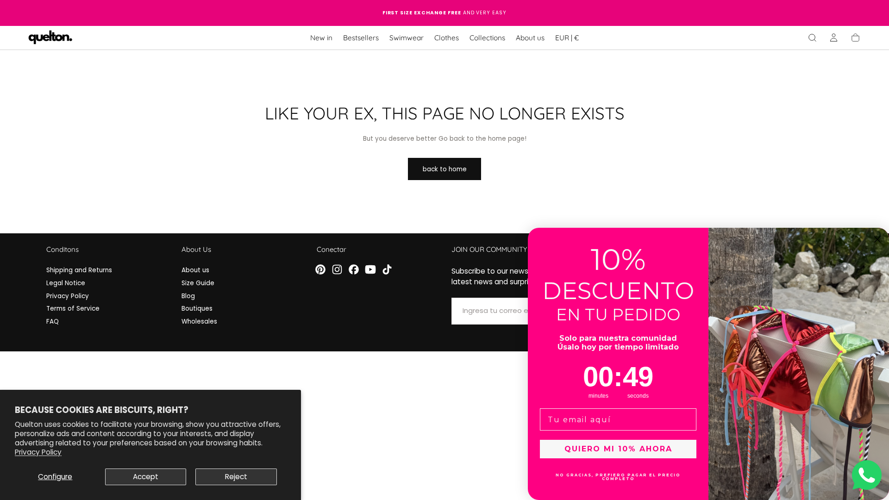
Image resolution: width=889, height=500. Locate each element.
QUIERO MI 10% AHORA (618, 448)
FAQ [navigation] (52, 321)
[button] (567, 39)
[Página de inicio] (50, 38)
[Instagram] (337, 269)
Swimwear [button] (406, 38)
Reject (236, 476)
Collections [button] (487, 38)
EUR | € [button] (567, 38)
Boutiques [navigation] (197, 308)
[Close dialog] (877, 239)
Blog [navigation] (188, 296)
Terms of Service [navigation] (73, 308)
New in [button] (321, 38)
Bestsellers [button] (361, 38)
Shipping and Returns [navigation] (79, 270)
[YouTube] (370, 269)
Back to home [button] (445, 169)
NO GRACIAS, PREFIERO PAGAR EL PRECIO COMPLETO (618, 477)
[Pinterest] (320, 269)
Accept (145, 476)
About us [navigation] (195, 270)
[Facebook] (353, 269)
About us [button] (530, 38)
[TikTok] (387, 269)
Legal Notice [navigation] (65, 283)
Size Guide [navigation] (198, 283)
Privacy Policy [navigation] (67, 296)
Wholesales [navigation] (199, 321)
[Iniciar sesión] (833, 37)
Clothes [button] (446, 38)
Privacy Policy (38, 452)
